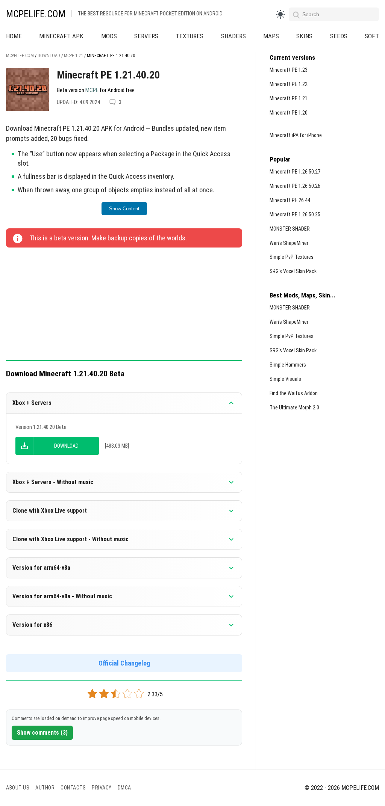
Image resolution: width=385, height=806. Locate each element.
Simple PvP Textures (292, 257)
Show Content (124, 208)
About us (17, 788)
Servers (146, 36)
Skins (304, 36)
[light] (280, 14)
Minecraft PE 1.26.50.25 (295, 214)
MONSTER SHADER (290, 229)
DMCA (124, 788)
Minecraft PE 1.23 (289, 70)
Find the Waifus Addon (294, 393)
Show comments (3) (42, 732)
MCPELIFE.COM (35, 14)
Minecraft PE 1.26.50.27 (295, 172)
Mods (109, 36)
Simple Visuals (285, 379)
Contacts (73, 788)
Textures (189, 36)
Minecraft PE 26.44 (290, 200)
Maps (271, 36)
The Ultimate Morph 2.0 (294, 408)
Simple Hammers (288, 365)
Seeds (338, 36)
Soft (372, 36)
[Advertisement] (124, 304)
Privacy (102, 788)
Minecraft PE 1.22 (289, 84)
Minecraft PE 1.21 (289, 98)
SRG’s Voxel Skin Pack (293, 271)
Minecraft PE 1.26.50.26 (295, 186)
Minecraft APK (61, 36)
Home (14, 36)
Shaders (233, 36)
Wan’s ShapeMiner (289, 243)
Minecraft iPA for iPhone (296, 135)
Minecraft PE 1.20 (289, 113)
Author (45, 788)
